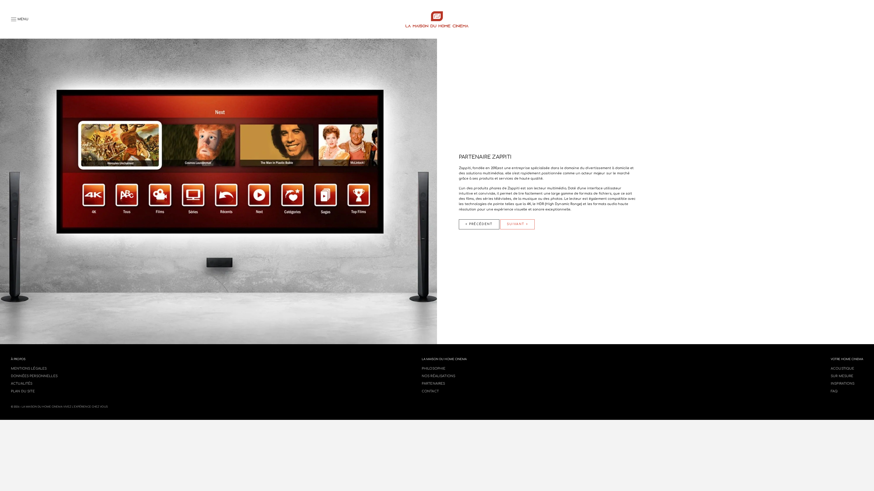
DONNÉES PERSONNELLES (34, 376)
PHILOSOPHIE (434, 368)
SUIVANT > (517, 224)
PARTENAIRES (433, 383)
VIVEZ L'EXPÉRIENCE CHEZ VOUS (85, 406)
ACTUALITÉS (21, 383)
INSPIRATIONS (843, 383)
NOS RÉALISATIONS (438, 376)
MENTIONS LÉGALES (29, 368)
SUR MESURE (842, 376)
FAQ (834, 391)
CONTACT (430, 391)
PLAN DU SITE (23, 391)
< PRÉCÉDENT (479, 224)
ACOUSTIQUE (842, 368)
